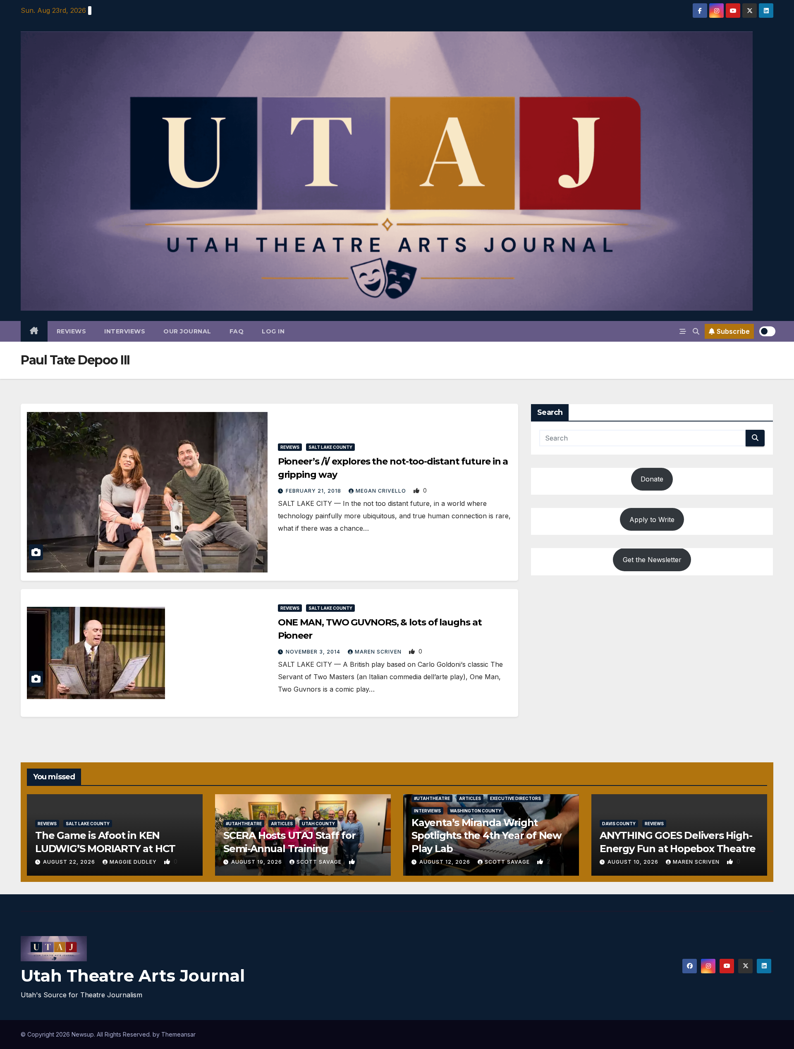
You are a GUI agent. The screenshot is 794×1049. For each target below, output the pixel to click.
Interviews (124, 331)
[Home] (34, 331)
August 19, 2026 (257, 862)
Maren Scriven (379, 652)
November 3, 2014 (314, 652)
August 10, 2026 (633, 862)
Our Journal (187, 331)
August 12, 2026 (445, 862)
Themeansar (178, 1034)
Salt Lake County (330, 447)
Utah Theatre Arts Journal (133, 975)
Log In (273, 331)
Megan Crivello (382, 491)
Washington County (475, 810)
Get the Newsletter (652, 560)
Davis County (619, 823)
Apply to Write (651, 519)
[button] (696, 331)
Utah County (318, 823)
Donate (652, 479)
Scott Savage (320, 862)
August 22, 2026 (70, 862)
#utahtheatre (244, 823)
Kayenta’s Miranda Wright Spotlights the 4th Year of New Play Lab (486, 835)
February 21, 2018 (314, 491)
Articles (282, 823)
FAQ (237, 331)
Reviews (71, 331)
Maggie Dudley (134, 862)
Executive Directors (515, 798)
